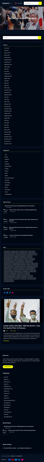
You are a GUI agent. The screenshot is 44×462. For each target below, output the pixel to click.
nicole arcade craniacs (9, 266)
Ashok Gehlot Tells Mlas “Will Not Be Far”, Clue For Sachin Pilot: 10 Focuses (21, 327)
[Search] (40, 3)
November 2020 (8, 111)
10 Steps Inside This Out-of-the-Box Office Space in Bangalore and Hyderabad (23, 220)
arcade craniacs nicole (9, 256)
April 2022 (6, 85)
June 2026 (6, 48)
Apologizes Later (23, 251)
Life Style (7, 180)
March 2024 (7, 55)
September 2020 (8, 115)
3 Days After (7, 251)
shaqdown (5, 3)
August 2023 (7, 66)
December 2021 (8, 90)
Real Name (26, 271)
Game (6, 173)
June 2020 (6, 122)
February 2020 (7, 132)
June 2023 (6, 71)
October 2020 (7, 113)
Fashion (6, 168)
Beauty (6, 157)
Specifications (13, 273)
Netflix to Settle (34, 263)
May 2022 (6, 83)
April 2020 (6, 127)
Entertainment (8, 166)
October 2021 (7, 92)
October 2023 (7, 62)
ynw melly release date (9, 280)
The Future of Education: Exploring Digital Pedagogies (21, 235)
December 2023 (8, 59)
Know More (6, 340)
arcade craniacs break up (21, 254)
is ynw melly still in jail (20, 261)
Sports (6, 187)
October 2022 (7, 73)
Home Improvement (9, 178)
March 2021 (7, 101)
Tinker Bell (27, 273)
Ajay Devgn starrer (14, 251)
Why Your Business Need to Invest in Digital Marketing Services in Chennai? (23, 228)
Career (6, 161)
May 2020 (6, 125)
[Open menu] (11, 3)
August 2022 (7, 78)
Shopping (7, 185)
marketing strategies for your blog (18, 263)
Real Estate (7, 182)
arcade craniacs (31, 251)
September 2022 (8, 76)
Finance (6, 171)
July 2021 (6, 97)
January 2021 (7, 106)
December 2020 (8, 108)
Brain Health (22, 256)
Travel (6, 192)
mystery (28, 263)
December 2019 (8, 136)
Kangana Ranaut (29, 261)
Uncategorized (8, 194)
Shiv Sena (6, 273)
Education (7, 164)
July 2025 (6, 50)
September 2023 (8, 64)
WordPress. (19, 456)
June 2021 (6, 99)
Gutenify (13, 456)
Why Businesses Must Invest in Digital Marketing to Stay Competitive (20, 205)
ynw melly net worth (31, 278)
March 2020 (7, 129)
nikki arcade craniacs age (32, 266)
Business (7, 159)
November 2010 (8, 143)
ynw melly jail (23, 278)
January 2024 (7, 57)
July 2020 (6, 120)
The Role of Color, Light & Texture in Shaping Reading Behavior (23, 209)
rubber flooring (32, 271)
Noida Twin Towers (8, 268)
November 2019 (8, 139)
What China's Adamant (9, 278)
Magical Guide (7, 263)
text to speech (20, 273)
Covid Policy (29, 256)
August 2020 (7, 118)
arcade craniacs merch (32, 254)
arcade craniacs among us (9, 254)
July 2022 (6, 80)
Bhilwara (16, 256)
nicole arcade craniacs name (20, 266)
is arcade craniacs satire (9, 261)
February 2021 (7, 104)
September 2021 (8, 94)
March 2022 (7, 87)
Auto (6, 154)
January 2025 (7, 52)
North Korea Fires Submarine (19, 268)
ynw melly (17, 278)
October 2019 (7, 141)
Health (6, 175)
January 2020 (7, 134)
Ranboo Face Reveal (8, 271)
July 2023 (6, 69)
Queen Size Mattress (30, 268)
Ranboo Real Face (18, 271)
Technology (7, 189)
